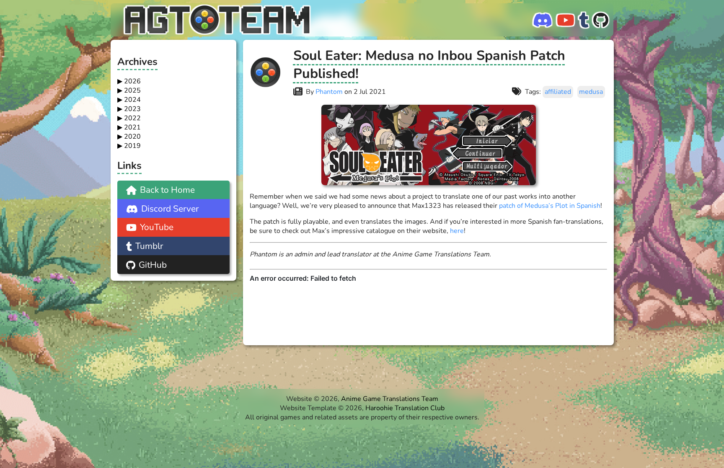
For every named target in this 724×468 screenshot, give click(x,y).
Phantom (329, 91)
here (457, 230)
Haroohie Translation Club (405, 407)
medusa (591, 91)
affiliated (558, 91)
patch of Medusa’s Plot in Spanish (549, 205)
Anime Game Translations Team (389, 398)
